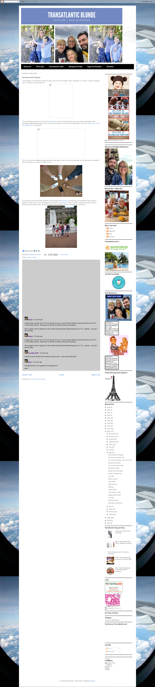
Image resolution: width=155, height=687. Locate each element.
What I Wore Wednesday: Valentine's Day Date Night (123, 558)
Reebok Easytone (52, 121)
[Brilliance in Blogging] (114, 140)
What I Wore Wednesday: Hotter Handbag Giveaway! (123, 542)
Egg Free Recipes (94, 67)
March (111, 509)
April (110, 506)
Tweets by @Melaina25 (112, 620)
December (112, 434)
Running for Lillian (113, 468)
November (112, 436)
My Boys (111, 487)
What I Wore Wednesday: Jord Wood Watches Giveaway (123, 569)
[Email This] (49, 255)
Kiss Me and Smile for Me (116, 457)
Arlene (111, 228)
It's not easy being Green (116, 465)
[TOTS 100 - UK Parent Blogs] (113, 592)
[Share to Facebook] (55, 255)
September (112, 442)
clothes (29, 257)
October (111, 439)
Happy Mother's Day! (114, 495)
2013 (109, 423)
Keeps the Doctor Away (115, 471)
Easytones (64, 200)
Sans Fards (111, 481)
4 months (111, 497)
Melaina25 (112, 231)
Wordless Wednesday (115, 473)
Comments (111, 651)
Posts (109, 648)
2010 (109, 431)
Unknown (111, 236)
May (110, 452)
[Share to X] (53, 255)
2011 (109, 429)
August (111, 444)
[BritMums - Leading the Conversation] (113, 608)
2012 (109, 426)
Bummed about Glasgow (115, 455)
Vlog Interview (112, 484)
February (112, 511)
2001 (109, 523)
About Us (27, 67)
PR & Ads (40, 67)
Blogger (93, 681)
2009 (109, 518)
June (110, 450)
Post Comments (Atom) (38, 379)
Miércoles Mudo (113, 500)
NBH (110, 234)
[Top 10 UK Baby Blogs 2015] (118, 96)
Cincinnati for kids (56, 67)
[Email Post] (45, 254)
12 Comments (64, 254)
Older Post (95, 375)
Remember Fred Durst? (115, 503)
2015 (109, 418)
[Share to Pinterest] (57, 255)
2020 (109, 407)
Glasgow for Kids (75, 67)
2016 (109, 415)
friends (34, 257)
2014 (109, 421)
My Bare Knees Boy (114, 463)
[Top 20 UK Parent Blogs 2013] (118, 117)
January (111, 514)
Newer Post (27, 375)
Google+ (107, 659)
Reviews (110, 67)
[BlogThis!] (51, 255)
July (110, 447)
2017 (109, 412)
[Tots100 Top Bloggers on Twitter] (118, 139)
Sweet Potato (112, 489)
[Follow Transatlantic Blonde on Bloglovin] (113, 400)
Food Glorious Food (114, 492)
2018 (109, 410)
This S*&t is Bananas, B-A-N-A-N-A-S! (120, 460)
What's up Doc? (113, 479)
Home (61, 375)
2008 (109, 520)
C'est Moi (111, 476)
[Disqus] (61, 287)
